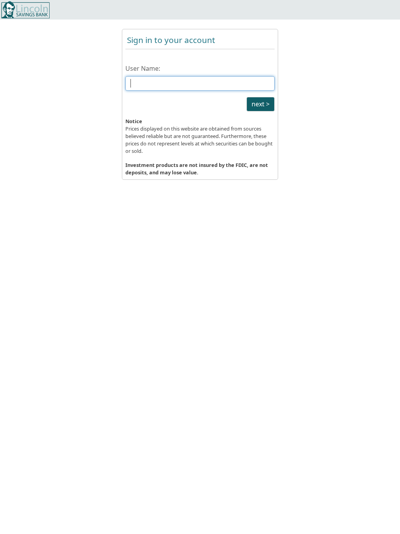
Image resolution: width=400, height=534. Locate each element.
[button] (260, 104)
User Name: (142, 68)
